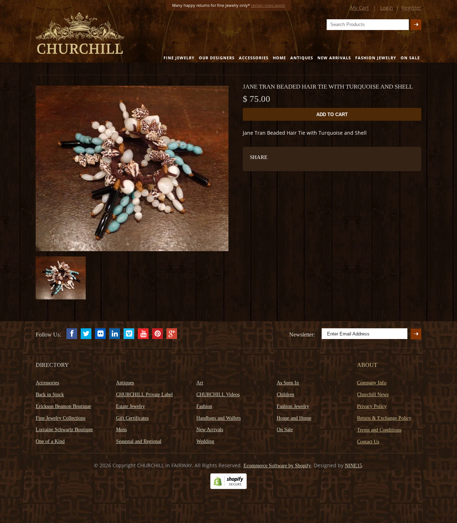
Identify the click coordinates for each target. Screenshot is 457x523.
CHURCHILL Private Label (144, 394)
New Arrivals (334, 57)
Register (411, 7)
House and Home (294, 418)
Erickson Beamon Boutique (63, 406)
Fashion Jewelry (375, 57)
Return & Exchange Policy (384, 418)
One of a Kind (50, 441)
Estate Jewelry (130, 406)
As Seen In (288, 382)
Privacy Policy (372, 406)
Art (199, 382)
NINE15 (353, 465)
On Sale (410, 57)
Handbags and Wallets (218, 418)
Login (386, 7)
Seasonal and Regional (138, 441)
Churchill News (372, 394)
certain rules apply (268, 5)
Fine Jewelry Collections (60, 418)
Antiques (301, 57)
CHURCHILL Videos (218, 394)
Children (285, 394)
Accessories (253, 57)
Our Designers (217, 57)
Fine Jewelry (179, 57)
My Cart (359, 7)
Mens (121, 429)
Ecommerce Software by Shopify (277, 465)
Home (279, 57)
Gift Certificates (132, 418)
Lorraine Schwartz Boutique (64, 429)
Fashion (204, 406)
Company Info (371, 382)
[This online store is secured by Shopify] (228, 487)
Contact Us (368, 441)
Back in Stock (50, 394)
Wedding (205, 441)
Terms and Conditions (379, 430)
